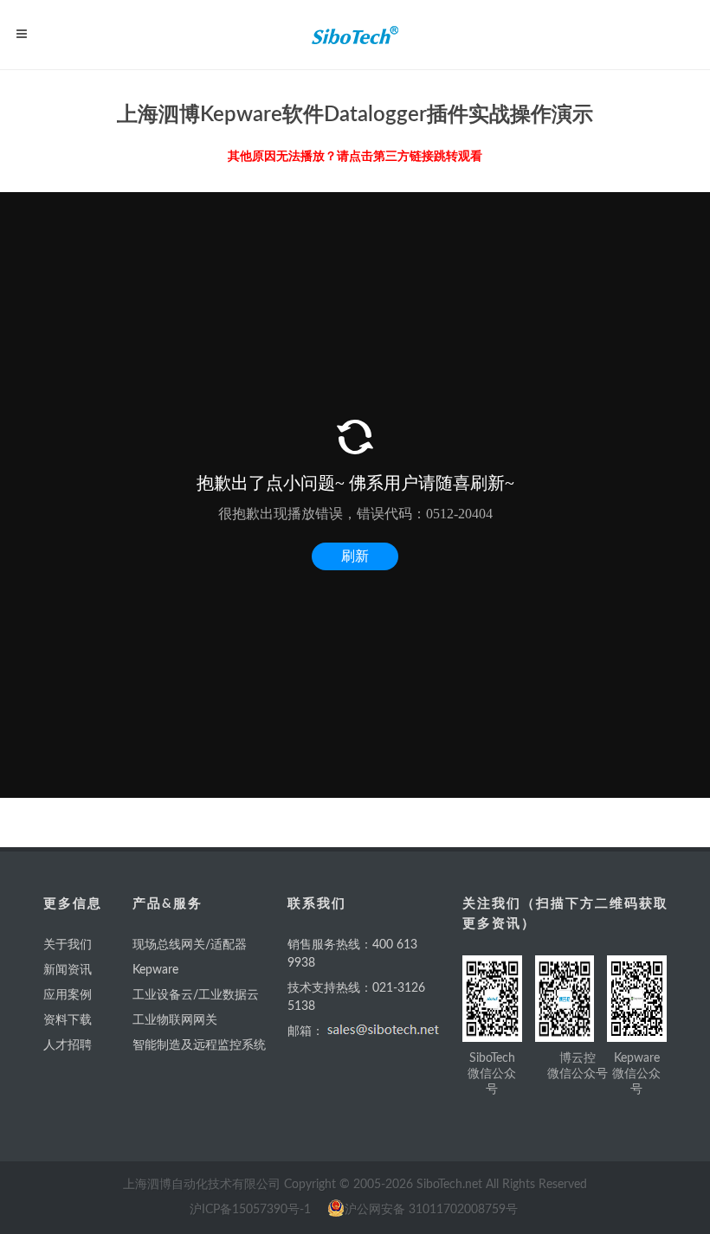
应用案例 (67, 995)
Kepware (155, 970)
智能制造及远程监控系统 (199, 1045)
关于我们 (67, 945)
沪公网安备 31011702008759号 (431, 1210)
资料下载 (67, 1020)
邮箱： (305, 1031)
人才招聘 (67, 1045)
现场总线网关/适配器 (189, 945)
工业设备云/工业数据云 (195, 995)
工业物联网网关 (174, 1020)
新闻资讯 (67, 970)
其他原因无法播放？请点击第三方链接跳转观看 (355, 157)
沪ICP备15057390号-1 (250, 1210)
